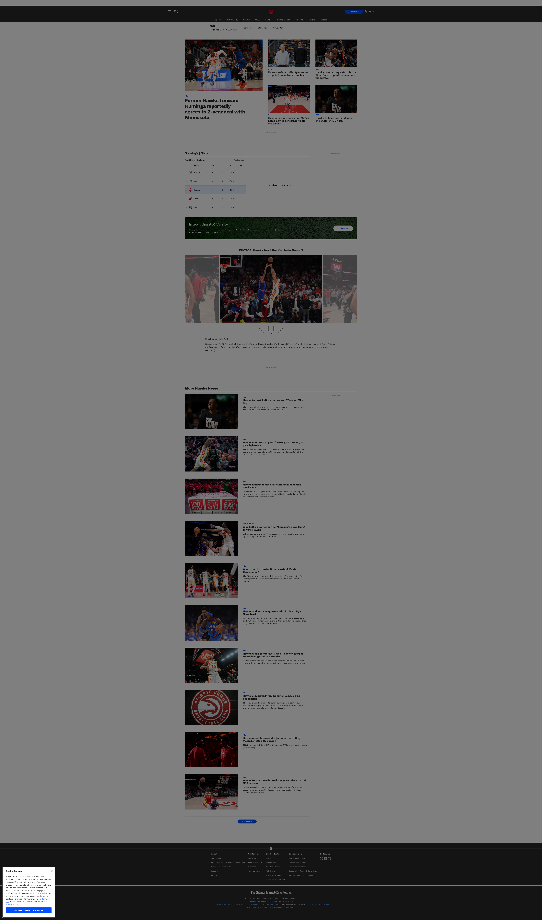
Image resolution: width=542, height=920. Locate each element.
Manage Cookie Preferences (28, 910)
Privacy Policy (12, 904)
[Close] (52, 871)
